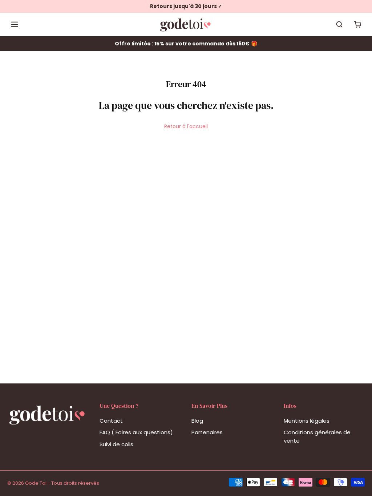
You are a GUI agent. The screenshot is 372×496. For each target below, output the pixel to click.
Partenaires (207, 432)
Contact (111, 420)
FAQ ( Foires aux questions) (136, 432)
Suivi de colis (116, 444)
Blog (197, 420)
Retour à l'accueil (186, 126)
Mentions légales (306, 420)
